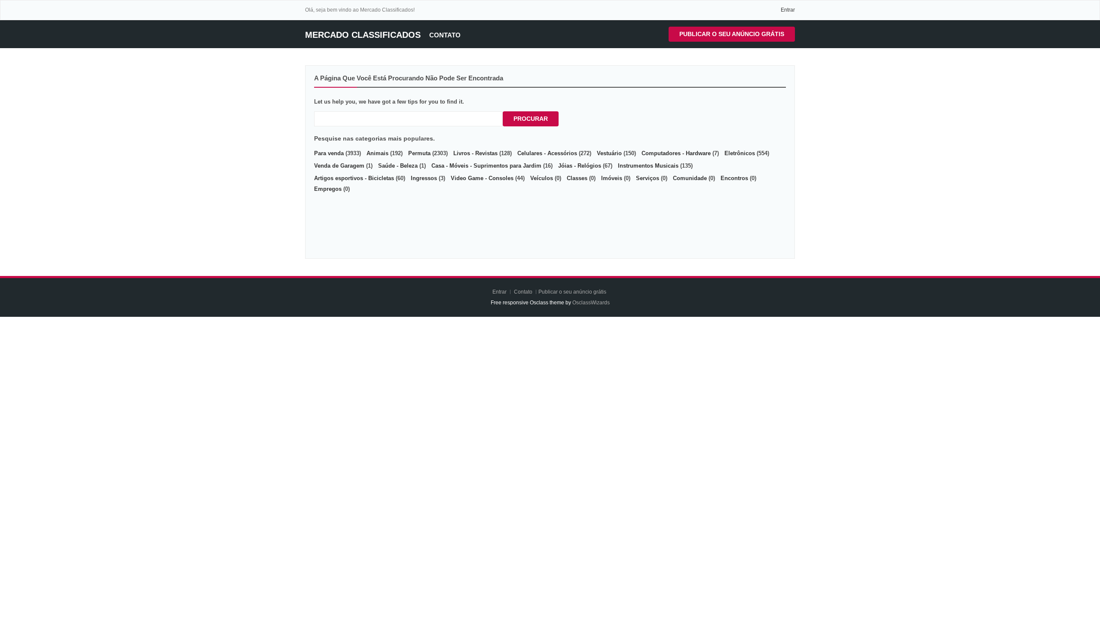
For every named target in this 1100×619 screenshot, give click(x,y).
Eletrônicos (739, 153)
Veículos (541, 178)
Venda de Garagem (339, 165)
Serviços (647, 178)
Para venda (329, 153)
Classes (577, 178)
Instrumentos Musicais (648, 165)
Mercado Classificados (363, 35)
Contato (445, 35)
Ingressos (424, 178)
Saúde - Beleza (398, 165)
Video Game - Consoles (482, 178)
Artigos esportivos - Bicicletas (354, 178)
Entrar (788, 10)
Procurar (530, 118)
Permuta (419, 153)
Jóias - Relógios (579, 165)
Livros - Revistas (475, 153)
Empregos (328, 189)
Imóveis (611, 178)
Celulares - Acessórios (547, 153)
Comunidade (690, 178)
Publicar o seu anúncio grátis (731, 34)
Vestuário (609, 153)
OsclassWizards (591, 303)
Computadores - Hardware (676, 153)
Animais (377, 153)
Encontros (734, 178)
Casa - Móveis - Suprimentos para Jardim (486, 165)
